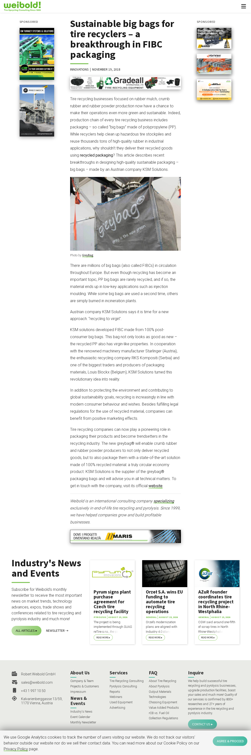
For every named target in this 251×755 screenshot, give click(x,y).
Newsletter (55, 630)
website (156, 485)
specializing (163, 501)
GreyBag (87, 255)
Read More (102, 637)
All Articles (25, 630)
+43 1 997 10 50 (33, 691)
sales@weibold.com (37, 682)
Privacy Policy (16, 749)
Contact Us (201, 724)
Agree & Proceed (230, 741)
